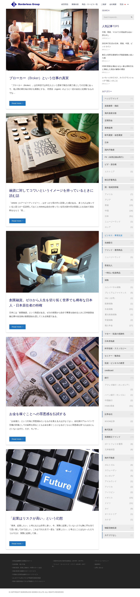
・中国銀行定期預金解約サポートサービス (24, 574)
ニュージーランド (113, 221)
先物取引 (109, 243)
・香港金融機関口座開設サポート (21, 561)
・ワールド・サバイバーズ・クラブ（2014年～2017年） (68, 565)
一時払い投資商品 (112, 273)
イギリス (109, 498)
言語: (122, 4)
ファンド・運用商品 (113, 250)
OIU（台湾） (110, 298)
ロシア (108, 227)
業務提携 (109, 128)
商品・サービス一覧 (90, 4)
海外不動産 (110, 458)
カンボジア (110, 476)
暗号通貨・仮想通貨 (113, 135)
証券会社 (109, 414)
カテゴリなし (110, 535)
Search (132, 17)
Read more (16, 103)
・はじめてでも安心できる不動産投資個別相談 (26, 578)
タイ (107, 508)
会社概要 (112, 4)
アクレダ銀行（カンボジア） (117, 385)
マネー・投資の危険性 (114, 334)
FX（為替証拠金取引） (115, 157)
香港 (107, 205)
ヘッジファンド (111, 98)
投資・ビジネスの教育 (114, 363)
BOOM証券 (110, 421)
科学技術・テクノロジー (115, 348)
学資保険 (109, 320)
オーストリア (111, 514)
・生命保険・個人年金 (18, 564)
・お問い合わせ (98, 567)
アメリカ (109, 194)
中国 (107, 210)
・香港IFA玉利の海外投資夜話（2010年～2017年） (68, 561)
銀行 (107, 378)
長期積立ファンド (112, 437)
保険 (107, 280)
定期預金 (109, 120)
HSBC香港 (109, 406)
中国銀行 (109, 400)
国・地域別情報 (111, 187)
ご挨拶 (103, 4)
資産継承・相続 (111, 106)
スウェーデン (111, 470)
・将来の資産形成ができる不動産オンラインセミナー (28, 581)
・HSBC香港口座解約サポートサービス (23, 571)
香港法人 (109, 265)
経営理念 (64, 4)
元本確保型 (110, 449)
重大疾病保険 (111, 314)
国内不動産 (110, 150)
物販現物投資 (110, 528)
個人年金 (109, 325)
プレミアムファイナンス (115, 293)
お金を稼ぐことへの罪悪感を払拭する (37, 414)
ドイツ (108, 503)
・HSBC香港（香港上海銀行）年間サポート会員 (26, 567)
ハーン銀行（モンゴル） (115, 395)
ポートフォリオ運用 (113, 444)
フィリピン (110, 492)
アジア (108, 200)
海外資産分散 (110, 113)
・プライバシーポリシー (101, 561)
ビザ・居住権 (110, 164)
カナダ (108, 519)
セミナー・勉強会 (112, 356)
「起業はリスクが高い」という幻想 (36, 518)
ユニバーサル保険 (113, 287)
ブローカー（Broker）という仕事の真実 (39, 78)
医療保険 (109, 303)
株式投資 (109, 429)
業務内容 (75, 4)
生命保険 (109, 309)
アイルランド (111, 481)
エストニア (110, 171)
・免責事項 (96, 564)
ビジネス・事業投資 (113, 235)
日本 (107, 142)
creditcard (109, 370)
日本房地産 (110, 341)
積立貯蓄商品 (110, 180)
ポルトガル (110, 465)
